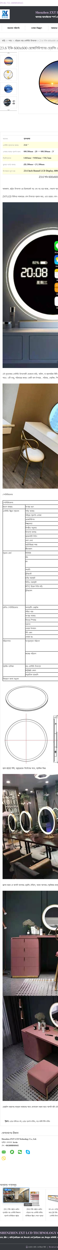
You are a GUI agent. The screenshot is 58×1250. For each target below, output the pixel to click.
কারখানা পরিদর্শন (13, 28)
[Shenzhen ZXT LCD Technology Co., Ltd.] (17, 14)
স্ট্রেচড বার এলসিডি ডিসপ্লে (25, 40)
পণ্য (10, 40)
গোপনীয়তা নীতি (41, 1247)
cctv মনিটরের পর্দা (15, 1121)
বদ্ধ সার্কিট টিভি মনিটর (43, 1121)
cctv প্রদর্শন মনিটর (29, 1121)
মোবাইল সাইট (32, 1247)
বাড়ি (3, 40)
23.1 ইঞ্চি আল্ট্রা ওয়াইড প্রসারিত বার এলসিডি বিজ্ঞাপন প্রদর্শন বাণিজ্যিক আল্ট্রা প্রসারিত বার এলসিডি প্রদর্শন (11, 1214)
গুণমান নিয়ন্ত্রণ (36, 28)
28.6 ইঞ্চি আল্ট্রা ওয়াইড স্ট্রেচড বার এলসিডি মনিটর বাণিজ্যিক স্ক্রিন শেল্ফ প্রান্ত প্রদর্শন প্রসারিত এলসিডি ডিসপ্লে (34, 1215)
